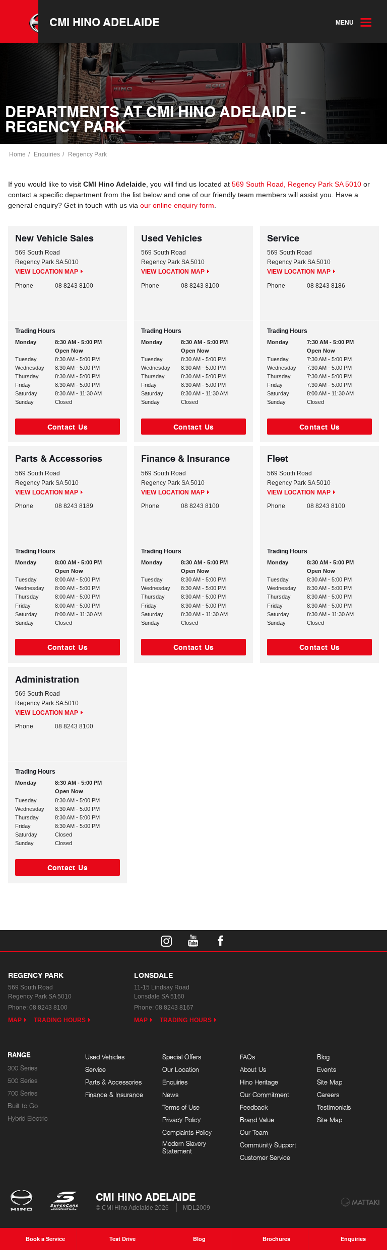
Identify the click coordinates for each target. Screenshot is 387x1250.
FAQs (247, 1057)
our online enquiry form (177, 205)
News (170, 1095)
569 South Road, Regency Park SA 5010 (296, 184)
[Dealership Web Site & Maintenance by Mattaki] (360, 1202)
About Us (253, 1069)
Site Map (329, 1082)
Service (95, 1069)
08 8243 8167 (174, 1007)
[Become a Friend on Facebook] (220, 940)
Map (15, 1020)
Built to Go (23, 1106)
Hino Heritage (259, 1082)
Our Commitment (264, 1095)
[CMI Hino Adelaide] (19, 21)
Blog (323, 1057)
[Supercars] (63, 1202)
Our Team (254, 1132)
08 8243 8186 (326, 285)
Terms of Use (181, 1107)
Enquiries (47, 154)
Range (19, 1055)
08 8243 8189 (74, 506)
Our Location (180, 1069)
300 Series (22, 1068)
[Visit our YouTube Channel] (193, 940)
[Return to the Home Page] (23, 1202)
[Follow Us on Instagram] (166, 940)
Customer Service (265, 1157)
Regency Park (87, 154)
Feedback (254, 1107)
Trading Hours (60, 1020)
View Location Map (46, 271)
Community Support (268, 1145)
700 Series (22, 1093)
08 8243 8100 (74, 285)
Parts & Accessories (113, 1082)
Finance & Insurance (114, 1095)
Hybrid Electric (28, 1118)
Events (326, 1069)
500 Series (22, 1081)
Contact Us (67, 427)
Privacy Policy (181, 1120)
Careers (328, 1095)
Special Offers (181, 1057)
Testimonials (334, 1107)
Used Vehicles (104, 1057)
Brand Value (257, 1120)
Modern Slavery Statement (184, 1147)
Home (17, 154)
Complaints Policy (187, 1132)
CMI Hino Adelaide (104, 21)
